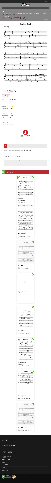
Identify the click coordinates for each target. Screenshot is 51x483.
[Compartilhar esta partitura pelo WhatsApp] (3, 96)
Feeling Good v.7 (22, 362)
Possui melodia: (5, 108)
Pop (11, 104)
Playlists (43, 13)
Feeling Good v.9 (22, 427)
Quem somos (4, 455)
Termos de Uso (5, 457)
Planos (3, 467)
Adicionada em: (5, 115)
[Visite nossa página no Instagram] (3, 440)
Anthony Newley (25, 204)
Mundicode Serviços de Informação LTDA (36, 476)
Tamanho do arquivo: (6, 124)
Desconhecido (21, 364)
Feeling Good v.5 (22, 330)
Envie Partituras (5, 470)
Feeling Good (21, 200)
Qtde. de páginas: (5, 122)
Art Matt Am (20, 292)
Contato (46, 19)
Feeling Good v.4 (22, 233)
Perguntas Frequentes (6, 456)
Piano (11, 101)
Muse (19, 267)
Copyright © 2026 (26, 475)
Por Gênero (18, 13)
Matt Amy (20, 332)
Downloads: (4, 120)
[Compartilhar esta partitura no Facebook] (6, 96)
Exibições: (4, 117)
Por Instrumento (8, 13)
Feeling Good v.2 (22, 265)
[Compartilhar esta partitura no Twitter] (8, 96)
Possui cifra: (4, 106)
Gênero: (3, 104)
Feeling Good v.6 (22, 291)
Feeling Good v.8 (22, 395)
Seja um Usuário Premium (7, 469)
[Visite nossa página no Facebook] (6, 440)
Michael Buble (13, 99)
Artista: (3, 99)
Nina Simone (20, 202)
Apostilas (6, 16)
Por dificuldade (27, 13)
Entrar (3, 462)
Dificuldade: (4, 110)
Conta (45, 1)
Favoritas (36, 13)
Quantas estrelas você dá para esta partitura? (13, 150)
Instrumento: (4, 101)
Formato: (3, 113)
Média (11, 110)
